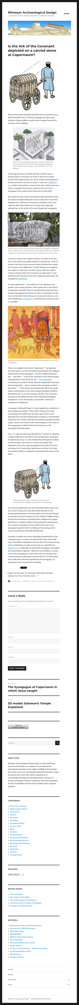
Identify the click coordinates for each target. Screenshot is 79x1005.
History (13, 815)
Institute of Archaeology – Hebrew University (28, 948)
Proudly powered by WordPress (41, 999)
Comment (12, 606)
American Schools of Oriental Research (26, 925)
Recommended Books (19, 838)
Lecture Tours (15, 826)
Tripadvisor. (22, 279)
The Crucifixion (16, 894)
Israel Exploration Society (20, 951)
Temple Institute (17, 957)
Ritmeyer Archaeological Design (32, 12)
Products (13, 832)
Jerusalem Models (17, 823)
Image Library (15, 946)
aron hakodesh (45, 379)
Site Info (13, 852)
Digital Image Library (18, 809)
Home (10, 970)
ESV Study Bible (16, 940)
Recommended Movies (19, 840)
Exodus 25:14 (14, 548)
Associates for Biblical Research (22, 928)
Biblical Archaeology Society (21, 937)
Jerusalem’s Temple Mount (21, 906)
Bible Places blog (17, 931)
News (12, 829)
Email (11, 647)
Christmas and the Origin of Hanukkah (26, 903)
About (10, 975)
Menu (67, 14)
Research (13, 846)
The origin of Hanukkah (20, 897)
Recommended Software (20, 843)
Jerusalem (14, 818)
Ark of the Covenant (38, 581)
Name (11, 637)
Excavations (49, 581)
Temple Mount (16, 855)
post (56, 115)
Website (11, 657)
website (39, 270)
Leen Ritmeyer (16, 581)
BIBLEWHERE (15, 934)
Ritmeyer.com (15, 954)
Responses (14, 849)
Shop (10, 985)
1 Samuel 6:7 (28, 299)
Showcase (12, 980)
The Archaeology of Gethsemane (23, 900)
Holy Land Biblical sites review (22, 943)
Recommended (16, 835)
